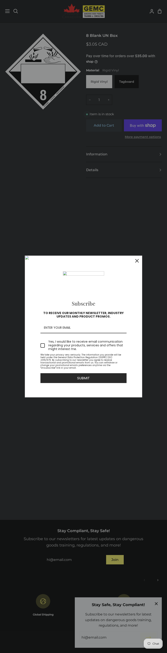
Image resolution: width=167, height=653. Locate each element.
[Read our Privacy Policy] (124, 355)
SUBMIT (83, 378)
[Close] (137, 261)
